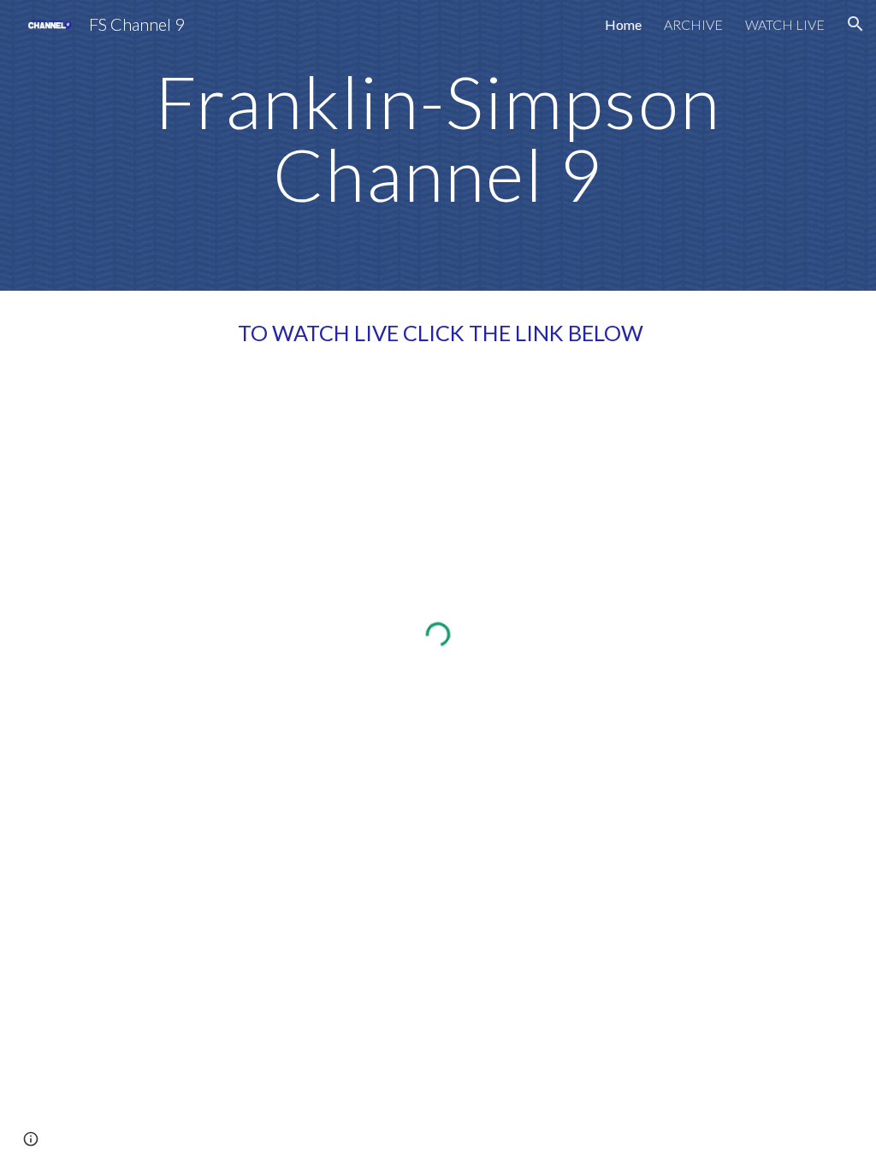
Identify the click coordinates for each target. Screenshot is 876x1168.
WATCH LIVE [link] (785, 24)
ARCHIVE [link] (693, 24)
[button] (855, 23)
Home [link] (623, 24)
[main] (438, 145)
